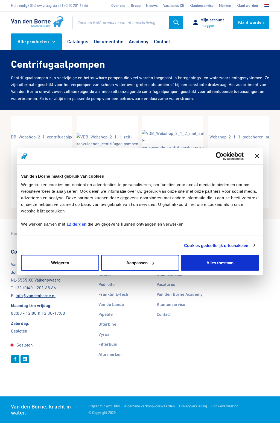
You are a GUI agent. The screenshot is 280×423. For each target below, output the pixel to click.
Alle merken (110, 354)
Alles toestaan (220, 262)
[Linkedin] (25, 359)
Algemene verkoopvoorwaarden (149, 406)
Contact (164, 314)
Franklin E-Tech (113, 294)
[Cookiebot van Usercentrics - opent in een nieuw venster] (220, 156)
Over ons (118, 6)
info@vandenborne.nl (36, 295)
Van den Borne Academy (180, 294)
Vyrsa (103, 334)
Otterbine (107, 324)
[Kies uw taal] (265, 5)
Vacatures (166, 284)
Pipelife (105, 314)
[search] (127, 22)
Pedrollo (106, 284)
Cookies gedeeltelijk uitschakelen (216, 245)
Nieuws (152, 6)
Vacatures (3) (173, 6)
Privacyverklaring (193, 406)
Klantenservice (201, 6)
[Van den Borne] (37, 21)
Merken (225, 6)
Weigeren (60, 262)
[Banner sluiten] (257, 156)
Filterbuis (107, 344)
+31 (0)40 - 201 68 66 (35, 287)
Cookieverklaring (224, 406)
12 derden (76, 224)
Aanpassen (137, 262)
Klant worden (247, 6)
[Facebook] (15, 359)
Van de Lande (111, 304)
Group (136, 6)
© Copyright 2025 (102, 413)
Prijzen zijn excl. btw (104, 406)
